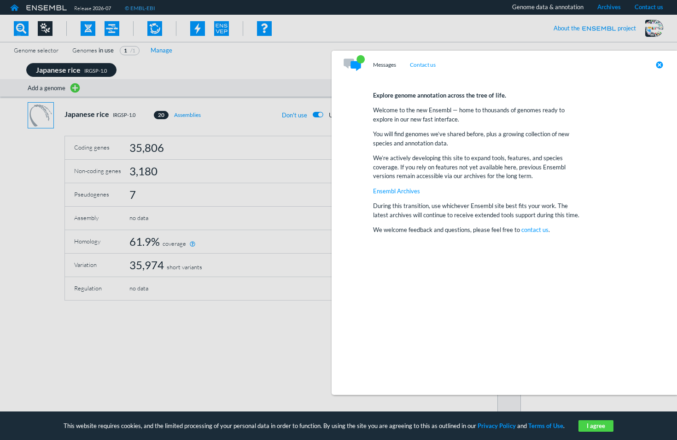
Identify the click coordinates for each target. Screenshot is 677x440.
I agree (596, 425)
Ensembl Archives (396, 191)
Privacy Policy (497, 425)
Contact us (423, 65)
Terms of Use (545, 425)
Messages (384, 65)
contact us (535, 229)
